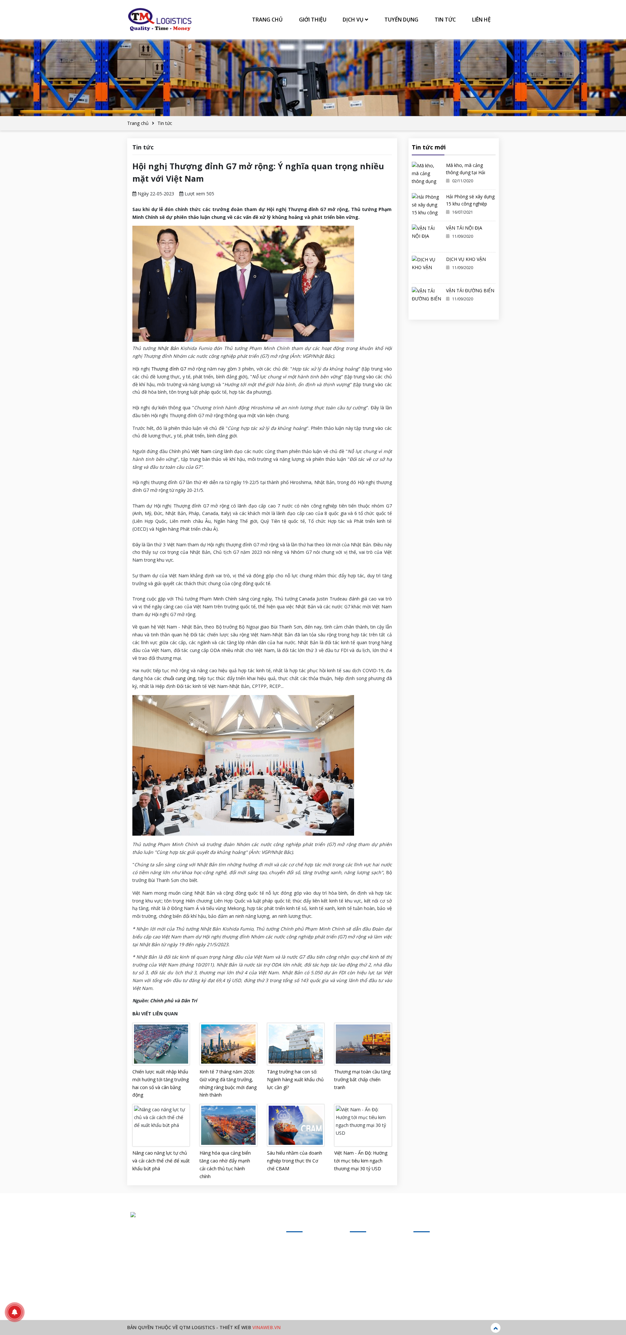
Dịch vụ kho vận (367, 1278)
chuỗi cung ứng (179, 678)
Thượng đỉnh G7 (168, 369)
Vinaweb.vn (266, 1327)
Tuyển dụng (401, 19)
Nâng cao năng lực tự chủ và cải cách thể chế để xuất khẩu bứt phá (161, 1161)
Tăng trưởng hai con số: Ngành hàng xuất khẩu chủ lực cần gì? (295, 1079)
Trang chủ (267, 19)
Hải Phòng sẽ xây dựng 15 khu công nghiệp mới (470, 203)
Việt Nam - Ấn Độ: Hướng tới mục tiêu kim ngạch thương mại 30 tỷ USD (360, 1161)
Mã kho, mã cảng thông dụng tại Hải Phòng (465, 172)
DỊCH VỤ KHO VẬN (466, 259)
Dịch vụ (354, 19)
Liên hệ (481, 19)
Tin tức (445, 19)
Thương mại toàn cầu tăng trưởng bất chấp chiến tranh (362, 1079)
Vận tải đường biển (370, 1289)
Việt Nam (201, 451)
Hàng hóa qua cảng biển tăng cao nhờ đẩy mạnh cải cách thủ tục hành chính (225, 1164)
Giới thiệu (312, 19)
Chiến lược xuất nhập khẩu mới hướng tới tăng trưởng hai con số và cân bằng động (160, 1083)
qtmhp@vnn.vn (169, 1270)
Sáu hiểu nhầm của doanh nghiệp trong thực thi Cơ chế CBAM (294, 1161)
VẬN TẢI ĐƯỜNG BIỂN (470, 290)
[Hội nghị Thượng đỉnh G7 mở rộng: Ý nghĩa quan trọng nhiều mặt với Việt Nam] (159, 19)
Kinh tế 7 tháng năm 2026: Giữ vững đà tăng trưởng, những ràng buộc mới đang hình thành (228, 1083)
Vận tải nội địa (365, 1254)
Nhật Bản (168, 348)
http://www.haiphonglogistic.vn (192, 1283)
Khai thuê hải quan (369, 1266)
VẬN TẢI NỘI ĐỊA (464, 228)
